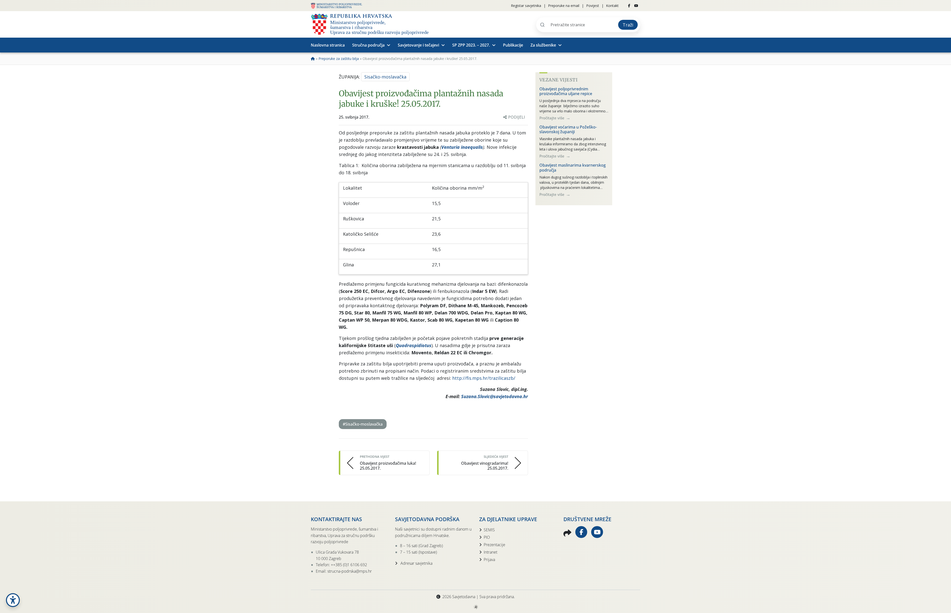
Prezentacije (494, 544)
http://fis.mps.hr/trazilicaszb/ (483, 378)
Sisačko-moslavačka (385, 77)
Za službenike (543, 45)
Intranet (490, 552)
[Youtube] (636, 6)
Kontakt (612, 5)
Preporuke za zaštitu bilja (338, 58)
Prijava (489, 559)
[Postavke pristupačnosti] (13, 600)
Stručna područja (368, 45)
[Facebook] (629, 6)
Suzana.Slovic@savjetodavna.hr (494, 396)
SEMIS (489, 530)
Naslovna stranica (328, 45)
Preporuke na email (563, 5)
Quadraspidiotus (413, 345)
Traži (628, 25)
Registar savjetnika (526, 5)
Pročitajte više (552, 117)
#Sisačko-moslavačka (363, 424)
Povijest (592, 5)
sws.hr (475, 606)
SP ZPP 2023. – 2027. (471, 45)
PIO (487, 537)
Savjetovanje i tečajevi (418, 45)
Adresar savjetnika (415, 563)
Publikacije (513, 45)
